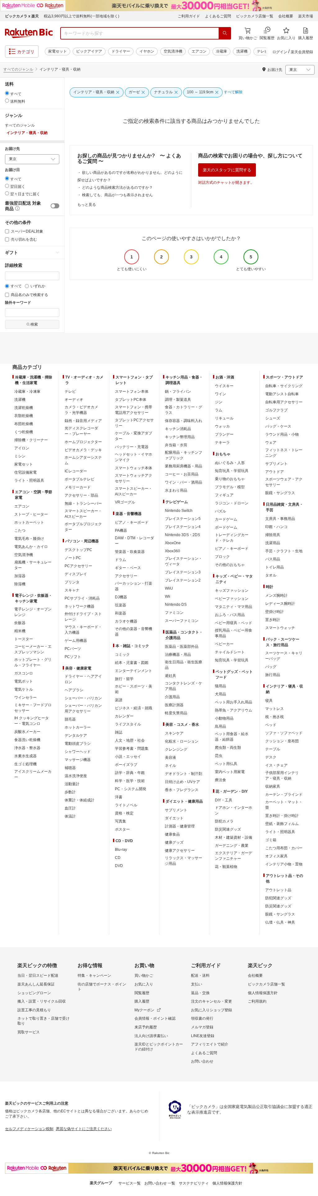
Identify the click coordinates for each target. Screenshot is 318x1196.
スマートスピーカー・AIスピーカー (83, 514)
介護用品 (172, 697)
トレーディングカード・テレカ (231, 538)
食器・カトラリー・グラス (183, 410)
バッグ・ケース (278, 426)
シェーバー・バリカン (83, 698)
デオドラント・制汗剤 (183, 774)
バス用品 (272, 559)
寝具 (269, 700)
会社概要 (285, 16)
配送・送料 (200, 975)
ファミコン (174, 612)
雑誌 (118, 732)
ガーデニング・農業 (231, 845)
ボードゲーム (226, 527)
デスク (270, 757)
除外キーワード (18, 303)
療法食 (220, 780)
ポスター (122, 829)
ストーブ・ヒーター (31, 514)
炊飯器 (19, 623)
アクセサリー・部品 (81, 495)
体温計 (70, 816)
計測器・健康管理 (180, 826)
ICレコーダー (76, 471)
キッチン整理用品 (180, 437)
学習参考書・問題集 (131, 748)
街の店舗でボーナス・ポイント (102, 986)
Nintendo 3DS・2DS (182, 535)
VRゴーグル (125, 502)
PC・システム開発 (130, 789)
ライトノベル (126, 805)
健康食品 (172, 834)
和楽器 (120, 613)
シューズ (272, 418)
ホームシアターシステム (83, 460)
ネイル (170, 765)
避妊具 (170, 676)
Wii (167, 596)
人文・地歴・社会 (130, 740)
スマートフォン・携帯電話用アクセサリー (133, 410)
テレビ (262, 51)
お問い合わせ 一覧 (159, 1183)
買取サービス (28, 1032)
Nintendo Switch (179, 510)
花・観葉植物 (226, 867)
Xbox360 (172, 551)
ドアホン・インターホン (233, 810)
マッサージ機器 (78, 760)
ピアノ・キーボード (131, 522)
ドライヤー (120, 51)
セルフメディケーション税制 (29, 1129)
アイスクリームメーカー (33, 774)
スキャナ (72, 590)
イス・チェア (276, 765)
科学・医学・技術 (130, 781)
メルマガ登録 (202, 1027)
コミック (122, 654)
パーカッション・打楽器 (133, 586)
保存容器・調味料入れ (183, 421)
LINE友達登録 (202, 1036)
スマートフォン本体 (131, 391)
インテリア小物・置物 (283, 864)
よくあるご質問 (218, 16)
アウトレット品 (278, 890)
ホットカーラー (78, 727)
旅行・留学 (124, 679)
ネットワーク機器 (79, 606)
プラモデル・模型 (230, 487)
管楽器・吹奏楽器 (130, 551)
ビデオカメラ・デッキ (83, 450)
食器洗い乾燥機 (27, 740)
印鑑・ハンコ (276, 527)
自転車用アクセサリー (283, 402)
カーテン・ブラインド (283, 794)
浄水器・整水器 (27, 748)
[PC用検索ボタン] (225, 33)
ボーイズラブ (126, 765)
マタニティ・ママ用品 (233, 607)
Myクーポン (144, 1010)
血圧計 (70, 808)
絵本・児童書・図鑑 (131, 663)
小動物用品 (224, 718)
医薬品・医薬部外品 (181, 646)
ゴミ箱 (270, 840)
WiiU (169, 588)
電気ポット (23, 681)
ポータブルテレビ (79, 479)
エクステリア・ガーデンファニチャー (233, 856)
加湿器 (19, 576)
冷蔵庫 (221, 51)
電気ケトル (23, 689)
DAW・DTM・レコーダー (134, 541)
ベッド (270, 725)
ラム (218, 410)
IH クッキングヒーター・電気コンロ (31, 721)
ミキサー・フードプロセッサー (33, 708)
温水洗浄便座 (76, 776)
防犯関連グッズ (278, 898)
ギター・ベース (128, 568)
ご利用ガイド (189, 16)
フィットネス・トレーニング (283, 453)
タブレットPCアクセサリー (134, 423)
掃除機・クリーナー (31, 440)
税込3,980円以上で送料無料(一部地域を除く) (81, 16)
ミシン (19, 456)
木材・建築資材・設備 (233, 837)
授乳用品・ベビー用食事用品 (233, 633)
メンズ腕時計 (276, 595)
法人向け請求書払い (151, 1036)
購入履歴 (141, 1001)
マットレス (274, 709)
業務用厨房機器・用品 (183, 466)
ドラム (120, 560)
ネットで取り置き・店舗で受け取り (43, 1021)
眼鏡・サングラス (280, 493)
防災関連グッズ (228, 829)
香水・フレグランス (181, 790)
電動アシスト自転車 (282, 394)
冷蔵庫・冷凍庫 (27, 391)
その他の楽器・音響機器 (133, 632)
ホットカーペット (29, 522)
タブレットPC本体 (130, 399)
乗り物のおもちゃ (230, 479)
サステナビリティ (194, 1183)
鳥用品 (220, 726)
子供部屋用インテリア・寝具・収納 (282, 776)
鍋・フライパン (178, 391)
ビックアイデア (89, 51)
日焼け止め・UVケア (182, 782)
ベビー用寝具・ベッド (233, 623)
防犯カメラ (224, 821)
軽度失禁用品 (176, 713)
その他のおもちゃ (230, 565)
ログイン (279, 52)
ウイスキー (224, 386)
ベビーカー (224, 644)
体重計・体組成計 (79, 800)
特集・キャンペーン (94, 975)
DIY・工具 (223, 800)
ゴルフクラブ (276, 410)
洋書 (118, 797)
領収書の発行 (202, 1018)
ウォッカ (222, 426)
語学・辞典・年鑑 (130, 773)
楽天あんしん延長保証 (36, 984)
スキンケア (174, 733)
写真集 (120, 821)
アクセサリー (126, 576)
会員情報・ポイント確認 (154, 1018)
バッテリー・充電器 (131, 447)
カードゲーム (226, 519)
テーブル (272, 749)
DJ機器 (121, 597)
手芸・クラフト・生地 (283, 551)
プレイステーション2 (183, 580)
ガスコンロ (23, 673)
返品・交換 (200, 993)
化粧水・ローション (181, 741)
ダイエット (174, 818)
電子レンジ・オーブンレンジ (33, 612)
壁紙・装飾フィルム (282, 824)
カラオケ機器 (126, 621)
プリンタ (72, 582)
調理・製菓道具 (178, 399)
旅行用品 (272, 675)
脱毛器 (70, 719)
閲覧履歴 (141, 993)
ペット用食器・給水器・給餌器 (231, 737)
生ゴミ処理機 (25, 764)
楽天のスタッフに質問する (227, 170)
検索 (34, 324)
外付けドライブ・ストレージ (83, 617)
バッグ (270, 667)
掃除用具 (272, 535)
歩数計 (70, 792)
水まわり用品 (176, 490)
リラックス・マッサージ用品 (183, 861)
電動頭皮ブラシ (78, 743)
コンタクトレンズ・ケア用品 (183, 686)
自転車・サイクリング (283, 386)
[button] (17, 209)
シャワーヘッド (78, 751)
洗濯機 (242, 51)
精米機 (19, 631)
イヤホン (146, 51)
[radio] (7, 93)
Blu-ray (121, 849)
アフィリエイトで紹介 (209, 1044)
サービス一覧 (129, 1183)
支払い (196, 984)
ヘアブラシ (74, 690)
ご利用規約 (257, 1001)
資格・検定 (124, 813)
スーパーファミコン (181, 621)
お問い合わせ (202, 1061)
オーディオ (74, 399)
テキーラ (222, 442)
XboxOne (173, 543)
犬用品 (220, 694)
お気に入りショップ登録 (211, 1010)
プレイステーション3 (183, 572)
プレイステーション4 (183, 527)
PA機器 (121, 530)
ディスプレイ (76, 574)
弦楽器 (120, 605)
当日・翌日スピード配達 (37, 975)
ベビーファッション (231, 598)
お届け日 (12, 170)
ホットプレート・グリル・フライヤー (33, 662)
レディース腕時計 (280, 603)
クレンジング (176, 749)
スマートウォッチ (280, 628)
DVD (119, 866)
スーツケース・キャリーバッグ (283, 656)
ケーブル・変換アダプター (133, 436)
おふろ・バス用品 (230, 615)
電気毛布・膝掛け (29, 538)
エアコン (199, 51)
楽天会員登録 (302, 52)
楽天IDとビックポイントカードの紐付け (158, 1046)
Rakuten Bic (29, 33)
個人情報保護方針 (263, 993)
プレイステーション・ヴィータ (183, 561)
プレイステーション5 (183, 519)
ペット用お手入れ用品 (233, 702)
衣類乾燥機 (23, 416)
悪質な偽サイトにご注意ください (84, 1129)
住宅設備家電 (25, 472)
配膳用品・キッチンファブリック (183, 455)
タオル (270, 575)
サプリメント (176, 810)
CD (117, 857)
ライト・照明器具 (29, 480)
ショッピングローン (34, 993)
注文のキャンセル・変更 (211, 1001)
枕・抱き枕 (274, 717)
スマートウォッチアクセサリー (133, 478)
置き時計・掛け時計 (282, 816)
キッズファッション (231, 590)
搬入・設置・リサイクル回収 (41, 1001)
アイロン (21, 448)
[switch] (55, 205)
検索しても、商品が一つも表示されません (117, 195)
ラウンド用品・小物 (282, 434)
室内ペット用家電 (230, 772)
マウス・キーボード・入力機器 (83, 630)
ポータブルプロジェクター (83, 527)
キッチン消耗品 (178, 429)
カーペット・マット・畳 (283, 805)
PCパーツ (73, 649)
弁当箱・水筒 (176, 445)
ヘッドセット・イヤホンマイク (133, 457)
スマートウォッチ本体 (133, 468)
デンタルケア (76, 735)
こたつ (19, 530)
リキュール (224, 418)
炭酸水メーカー (27, 732)
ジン (218, 402)
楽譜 (118, 700)
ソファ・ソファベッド (283, 733)
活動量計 (72, 784)
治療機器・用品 (178, 654)
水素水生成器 (25, 756)
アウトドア (274, 472)
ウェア (270, 442)
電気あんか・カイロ (31, 547)
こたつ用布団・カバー (283, 848)
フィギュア (224, 495)
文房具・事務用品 (280, 519)
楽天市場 (305, 16)
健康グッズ (174, 842)
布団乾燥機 (23, 424)
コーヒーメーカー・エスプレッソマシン (33, 649)
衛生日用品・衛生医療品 (183, 665)
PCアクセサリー (78, 566)
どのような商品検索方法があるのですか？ (117, 187)
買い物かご (143, 975)
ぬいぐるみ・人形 (230, 463)
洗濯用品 (272, 543)
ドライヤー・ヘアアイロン (83, 679)
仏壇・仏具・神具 (280, 922)
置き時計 (272, 620)
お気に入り (143, 984)
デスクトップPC (78, 550)
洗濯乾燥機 (23, 408)
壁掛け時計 (274, 612)
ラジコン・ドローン (231, 503)
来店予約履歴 (145, 1027)
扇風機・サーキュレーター (33, 565)
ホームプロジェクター (83, 442)
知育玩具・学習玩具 (231, 471)
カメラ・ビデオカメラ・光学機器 (81, 410)
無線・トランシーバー (83, 503)
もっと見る (86, 204)
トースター (23, 639)
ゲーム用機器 (76, 640)
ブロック (222, 556)
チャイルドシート (230, 652)
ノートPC (73, 558)
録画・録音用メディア (83, 421)
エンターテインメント (133, 671)
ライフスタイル (128, 724)
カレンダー (124, 716)
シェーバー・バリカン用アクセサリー (83, 708)
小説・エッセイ (128, 756)
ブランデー (224, 434)
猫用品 (220, 686)
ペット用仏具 (226, 764)
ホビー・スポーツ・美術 (133, 689)
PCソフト (73, 657)
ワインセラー (25, 697)
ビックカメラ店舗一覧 (254, 16)
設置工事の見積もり (34, 1010)
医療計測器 (174, 705)
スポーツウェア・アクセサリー (283, 482)
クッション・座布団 (282, 741)
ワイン (220, 394)
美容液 (170, 757)
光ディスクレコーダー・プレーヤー (81, 431)
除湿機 (19, 584)
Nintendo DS (176, 604)
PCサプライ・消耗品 (82, 598)
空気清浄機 (173, 51)
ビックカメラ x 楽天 (22, 16)
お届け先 (12, 149)
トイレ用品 (274, 567)
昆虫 (218, 755)
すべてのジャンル (18, 69)
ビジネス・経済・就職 (133, 708)
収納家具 (272, 786)
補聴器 (70, 768)
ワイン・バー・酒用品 (183, 482)
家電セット (57, 51)
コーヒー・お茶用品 (181, 474)
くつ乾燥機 (23, 432)
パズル (220, 511)
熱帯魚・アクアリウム (233, 710)
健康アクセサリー (180, 850)
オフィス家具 (276, 856)
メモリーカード (78, 487)
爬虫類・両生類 (228, 747)
